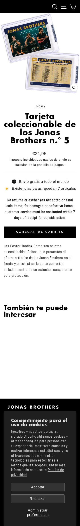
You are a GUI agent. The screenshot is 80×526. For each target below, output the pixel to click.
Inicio (39, 106)
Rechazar (38, 499)
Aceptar (37, 487)
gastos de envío (55, 159)
